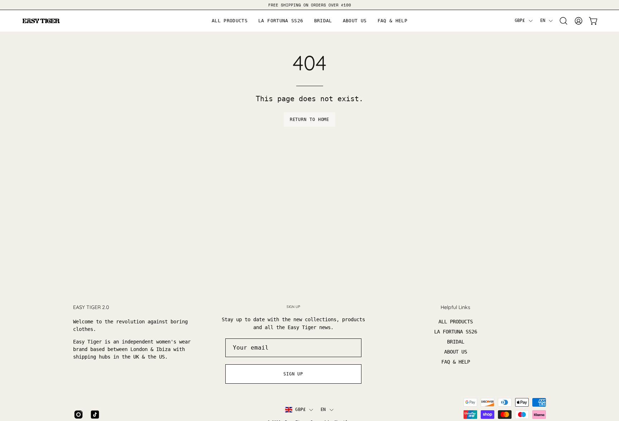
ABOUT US (455, 352)
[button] (354, 21)
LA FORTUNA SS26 (455, 332)
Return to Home (310, 119)
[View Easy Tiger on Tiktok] (95, 414)
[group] (309, 5)
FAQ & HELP (455, 362)
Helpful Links (455, 307)
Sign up (293, 373)
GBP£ (520, 20)
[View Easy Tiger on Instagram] (78, 414)
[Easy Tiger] (41, 21)
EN (542, 20)
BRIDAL (455, 342)
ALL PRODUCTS (455, 321)
